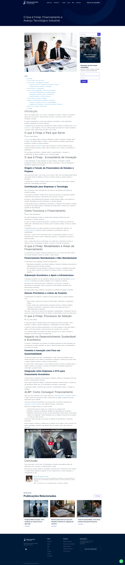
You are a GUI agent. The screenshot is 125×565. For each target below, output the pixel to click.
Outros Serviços (66, 551)
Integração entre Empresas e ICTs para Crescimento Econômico (46, 104)
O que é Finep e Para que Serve (35, 80)
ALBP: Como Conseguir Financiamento (37, 106)
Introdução (29, 78)
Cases (63, 2)
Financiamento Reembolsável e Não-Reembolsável (42, 92)
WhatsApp (27, 427)
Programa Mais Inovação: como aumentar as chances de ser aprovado (34, 522)
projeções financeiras (29, 230)
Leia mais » (27, 526)
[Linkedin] (26, 549)
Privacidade (49, 555)
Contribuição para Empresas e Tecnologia (40, 86)
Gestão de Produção (67, 541)
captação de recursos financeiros (32, 404)
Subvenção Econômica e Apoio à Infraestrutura (42, 94)
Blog (69, 2)
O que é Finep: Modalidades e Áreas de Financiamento (41, 90)
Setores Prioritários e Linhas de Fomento (40, 96)
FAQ (73, 2)
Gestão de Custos (67, 546)
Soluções (56, 2)
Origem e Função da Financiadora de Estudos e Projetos (44, 84)
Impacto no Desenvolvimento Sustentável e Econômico (41, 100)
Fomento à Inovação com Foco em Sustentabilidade (43, 102)
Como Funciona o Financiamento (35, 88)
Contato (49, 553)
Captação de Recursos (68, 548)
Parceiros (78, 2)
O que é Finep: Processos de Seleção (37, 98)
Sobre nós (49, 2)
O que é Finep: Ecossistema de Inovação (38, 82)
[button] (121, 561)
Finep (26, 139)
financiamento (38, 145)
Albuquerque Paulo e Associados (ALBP (64, 395)
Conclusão (29, 108)
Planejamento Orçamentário (69, 543)
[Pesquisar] (98, 34)
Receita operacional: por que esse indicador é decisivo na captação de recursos (62, 522)
